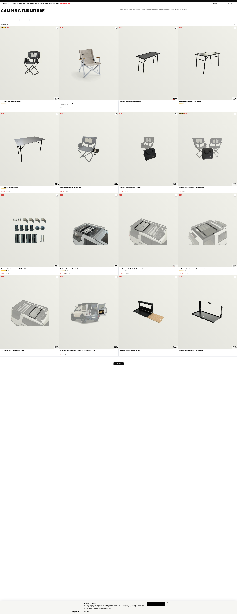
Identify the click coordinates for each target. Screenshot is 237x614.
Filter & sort (5, 24)
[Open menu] (10, 3)
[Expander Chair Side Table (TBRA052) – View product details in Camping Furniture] (88, 152)
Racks (24, 3)
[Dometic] (4, 3)
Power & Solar (52, 3)
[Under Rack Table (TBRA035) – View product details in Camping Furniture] (29, 152)
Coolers (14, 3)
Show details (86, 611)
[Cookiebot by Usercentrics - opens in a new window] (75, 612)
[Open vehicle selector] (228, 3)
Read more (184, 9)
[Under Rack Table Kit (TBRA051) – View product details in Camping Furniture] (88, 234)
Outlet (69, 3)
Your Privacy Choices (155, 608)
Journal (57, 3)
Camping (37, 3)
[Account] (231, 3)
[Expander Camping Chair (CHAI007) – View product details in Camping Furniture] (29, 69)
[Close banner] (167, 602)
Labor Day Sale (63, 3)
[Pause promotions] (1, 1)
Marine (46, 3)
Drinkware (19, 3)
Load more (118, 363)
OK (156, 604)
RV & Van (42, 3)
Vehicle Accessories (30, 3)
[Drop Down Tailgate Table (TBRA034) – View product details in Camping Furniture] (148, 316)
